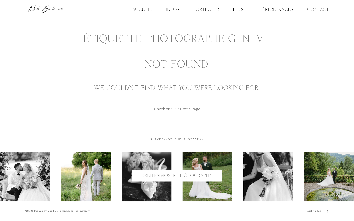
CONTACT (318, 9)
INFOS (172, 9)
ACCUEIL (142, 9)
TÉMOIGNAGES (276, 9)
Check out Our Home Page (177, 109)
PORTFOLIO (206, 9)
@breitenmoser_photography (177, 175)
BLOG (239, 9)
